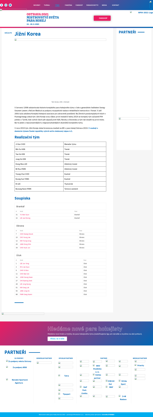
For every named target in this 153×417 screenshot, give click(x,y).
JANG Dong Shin (25, 244)
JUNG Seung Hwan (26, 277)
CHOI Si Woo (24, 270)
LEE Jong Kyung (25, 284)
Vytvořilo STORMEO (108, 414)
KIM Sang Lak (24, 287)
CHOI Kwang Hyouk (26, 234)
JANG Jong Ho (25, 291)
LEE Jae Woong (25, 218)
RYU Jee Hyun (24, 267)
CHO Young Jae (25, 237)
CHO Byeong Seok (26, 281)
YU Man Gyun (24, 215)
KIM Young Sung (25, 241)
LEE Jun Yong (24, 263)
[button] (8, 38)
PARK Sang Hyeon (26, 294)
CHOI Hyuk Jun (25, 248)
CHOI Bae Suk (24, 274)
